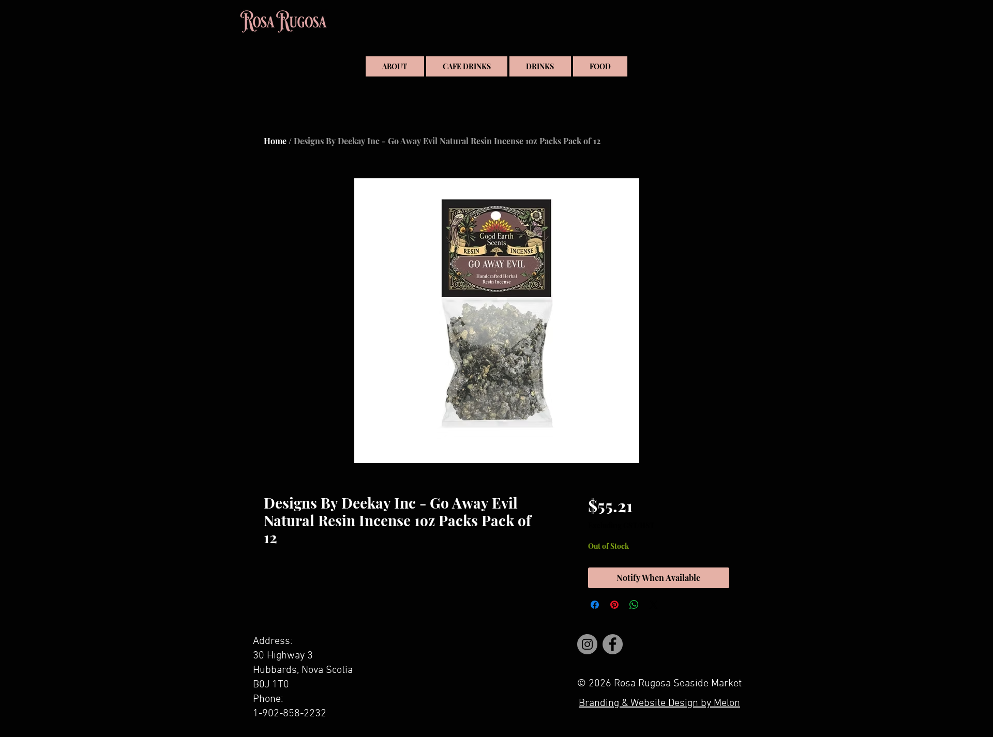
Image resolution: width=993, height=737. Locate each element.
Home (275, 140)
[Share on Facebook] (595, 604)
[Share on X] (654, 604)
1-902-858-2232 (289, 714)
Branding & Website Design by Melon (659, 703)
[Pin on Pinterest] (614, 604)
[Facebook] (613, 644)
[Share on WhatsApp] (634, 604)
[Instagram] (587, 644)
